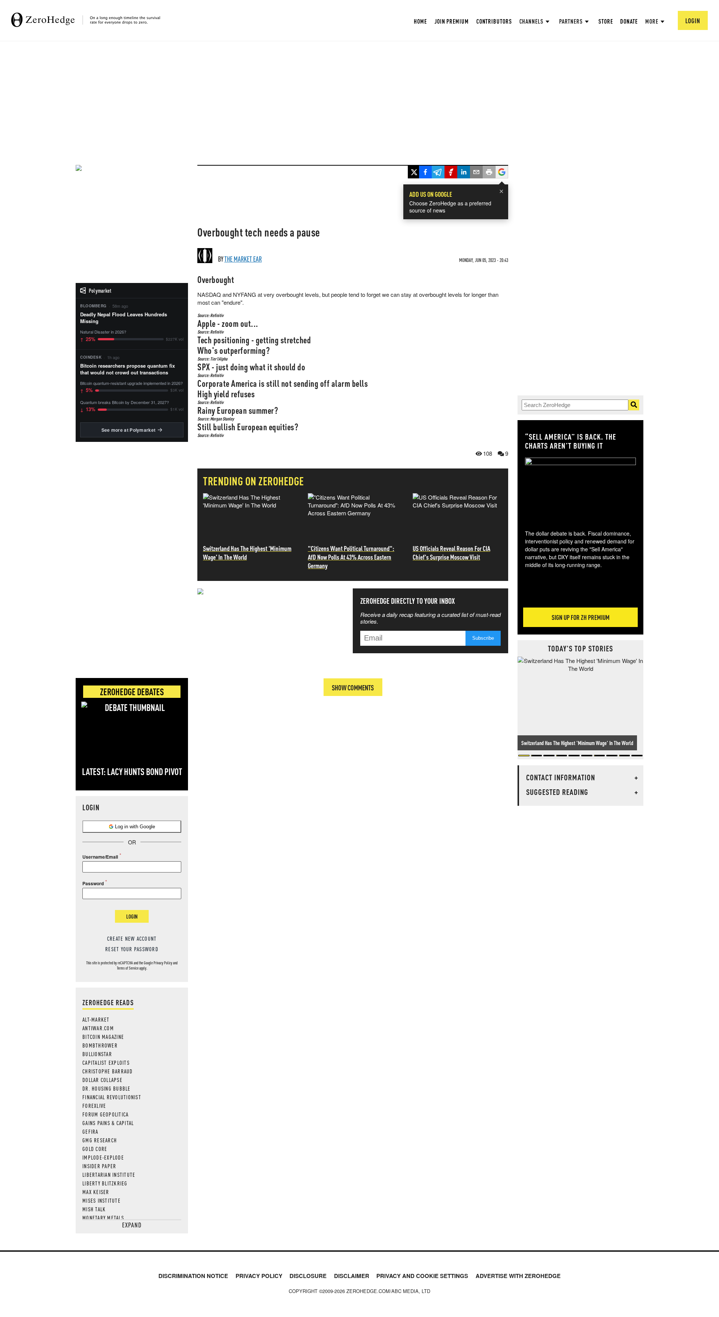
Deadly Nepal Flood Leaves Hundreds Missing (123, 318)
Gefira (90, 1131)
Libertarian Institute (108, 1174)
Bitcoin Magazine (103, 1036)
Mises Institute (101, 1200)
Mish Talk (94, 1209)
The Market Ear (243, 258)
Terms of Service (128, 968)
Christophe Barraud (107, 1071)
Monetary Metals (103, 1217)
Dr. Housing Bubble (106, 1088)
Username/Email (100, 856)
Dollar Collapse (102, 1080)
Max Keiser (95, 1192)
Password (93, 883)
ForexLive (94, 1105)
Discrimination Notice (193, 1276)
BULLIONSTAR (97, 1054)
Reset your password (131, 949)
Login (131, 916)
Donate (628, 21)
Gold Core (94, 1148)
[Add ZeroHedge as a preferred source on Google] (501, 173)
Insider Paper (99, 1166)
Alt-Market (96, 1019)
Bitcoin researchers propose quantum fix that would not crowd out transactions (127, 369)
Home (420, 21)
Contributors (494, 21)
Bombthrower (100, 1045)
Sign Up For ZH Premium (581, 617)
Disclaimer (351, 1276)
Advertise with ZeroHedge (518, 1276)
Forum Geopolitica (105, 1114)
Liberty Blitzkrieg (105, 1183)
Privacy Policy (163, 962)
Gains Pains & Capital (108, 1123)
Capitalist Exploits (106, 1062)
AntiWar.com (98, 1028)
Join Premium (451, 21)
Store (605, 21)
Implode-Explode (103, 1157)
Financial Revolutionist (111, 1097)
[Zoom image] (580, 488)
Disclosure (308, 1276)
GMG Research (99, 1140)
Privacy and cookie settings (422, 1276)
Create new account (132, 938)
